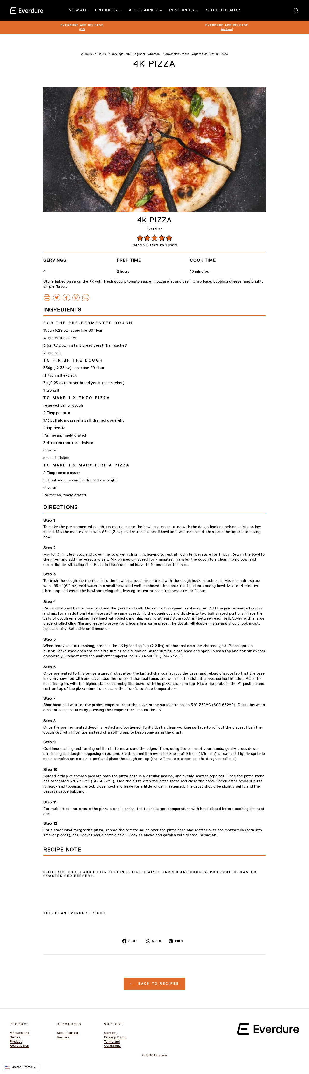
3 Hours (100, 54)
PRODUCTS (106, 10)
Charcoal (154, 54)
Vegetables (200, 54)
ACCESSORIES (143, 10)
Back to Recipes (158, 983)
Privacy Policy (115, 1037)
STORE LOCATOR (223, 10)
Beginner (139, 54)
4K (128, 54)
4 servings (116, 54)
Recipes (63, 1037)
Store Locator (68, 1033)
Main (185, 54)
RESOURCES (182, 10)
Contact (110, 1033)
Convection (171, 54)
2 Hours (86, 54)
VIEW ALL (78, 10)
